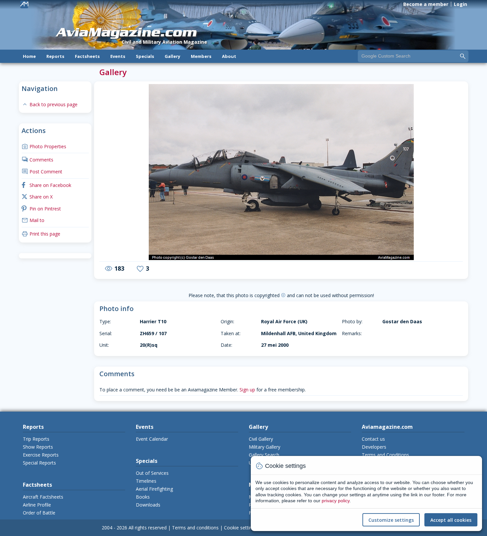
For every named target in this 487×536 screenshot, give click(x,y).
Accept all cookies (450, 520)
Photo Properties (44, 146)
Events (117, 56)
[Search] (463, 56)
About (229, 56)
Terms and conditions (195, 527)
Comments (37, 159)
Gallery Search (264, 455)
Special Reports (39, 463)
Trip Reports (36, 439)
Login (460, 4)
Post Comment (42, 171)
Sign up (247, 389)
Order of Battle (39, 513)
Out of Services (152, 473)
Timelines (146, 481)
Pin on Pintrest (41, 208)
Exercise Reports (41, 455)
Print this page (41, 234)
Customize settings (391, 520)
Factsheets (87, 56)
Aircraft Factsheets (43, 497)
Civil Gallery (261, 439)
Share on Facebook (46, 185)
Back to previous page (50, 104)
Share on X (37, 197)
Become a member (425, 4)
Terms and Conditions (385, 455)
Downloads (148, 505)
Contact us (373, 439)
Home (29, 56)
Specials (145, 56)
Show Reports (38, 447)
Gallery (172, 56)
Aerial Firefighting (154, 489)
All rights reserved (148, 527)
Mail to (33, 220)
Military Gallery (264, 447)
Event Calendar (152, 439)
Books (143, 497)
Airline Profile (37, 505)
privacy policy (336, 500)
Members (201, 56)
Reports (55, 56)
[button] (117, 172)
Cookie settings (240, 527)
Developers (374, 447)
